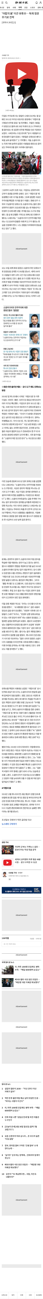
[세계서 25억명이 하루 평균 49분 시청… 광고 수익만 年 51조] (8, 862)
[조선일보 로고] (21, 2)
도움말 (32, 939)
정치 (13, 1295)
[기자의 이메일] (9, 880)
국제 (21, 1295)
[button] (2, 2)
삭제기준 (38, 939)
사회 (30, 1295)
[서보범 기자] (4, 874)
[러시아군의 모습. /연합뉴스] (8, 969)
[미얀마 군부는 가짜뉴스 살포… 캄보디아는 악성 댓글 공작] (8, 849)
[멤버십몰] (21, 890)
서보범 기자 (5, 55)
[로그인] (40, 2)
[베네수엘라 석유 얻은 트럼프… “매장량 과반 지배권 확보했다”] (8, 982)
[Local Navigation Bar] (2, 2)
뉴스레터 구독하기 (9, 823)
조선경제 (39, 1295)
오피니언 (4, 1295)
